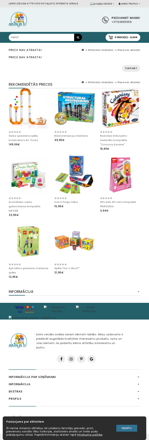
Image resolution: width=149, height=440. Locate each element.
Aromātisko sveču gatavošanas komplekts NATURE (25, 206)
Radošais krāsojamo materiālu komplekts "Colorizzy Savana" (113, 140)
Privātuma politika (89, 435)
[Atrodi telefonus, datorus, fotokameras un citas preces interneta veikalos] (89, 309)
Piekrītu (127, 428)
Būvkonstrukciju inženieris (71, 136)
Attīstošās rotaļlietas (101, 50)
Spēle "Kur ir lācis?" (67, 268)
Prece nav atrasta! (129, 50)
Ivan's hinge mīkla (66, 202)
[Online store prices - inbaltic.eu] (32, 317)
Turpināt (131, 68)
